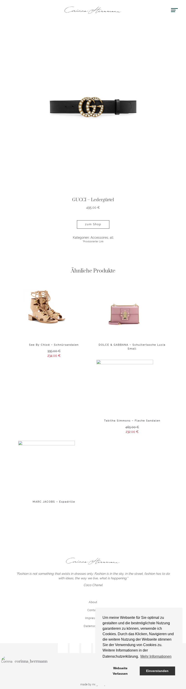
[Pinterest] (86, 648)
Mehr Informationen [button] (155, 656)
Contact (93, 610)
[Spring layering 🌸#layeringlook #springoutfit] (47, 674)
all (111, 237)
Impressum (93, 618)
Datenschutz (93, 626)
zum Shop (93, 224)
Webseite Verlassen (120, 670)
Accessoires (99, 237)
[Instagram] (63, 648)
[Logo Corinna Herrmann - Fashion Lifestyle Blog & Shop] (93, 10)
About (93, 602)
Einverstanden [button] (157, 671)
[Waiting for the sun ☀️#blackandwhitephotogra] (16, 674)
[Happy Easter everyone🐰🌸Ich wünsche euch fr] (78, 674)
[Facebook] (75, 648)
